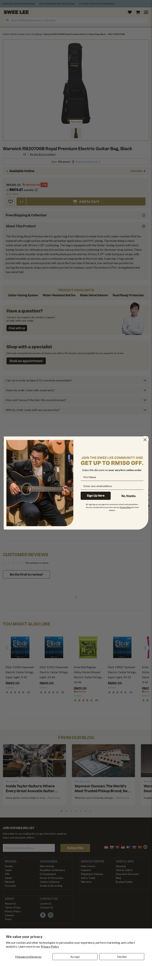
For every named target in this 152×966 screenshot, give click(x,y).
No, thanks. (128, 496)
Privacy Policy (50, 946)
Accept (75, 956)
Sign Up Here (96, 496)
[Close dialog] (145, 439)
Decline (122, 956)
